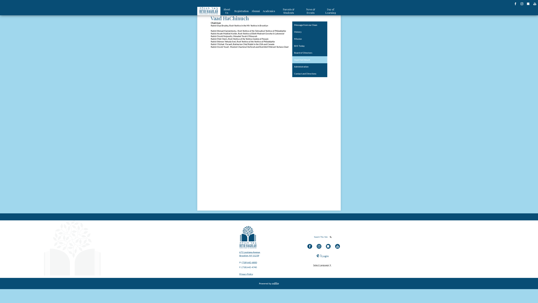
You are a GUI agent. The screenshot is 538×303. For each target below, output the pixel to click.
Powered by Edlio (269, 283)
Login (322, 256)
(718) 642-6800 (249, 262)
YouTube (534, 3)
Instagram (522, 3)
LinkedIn (528, 3)
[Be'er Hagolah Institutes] (208, 11)
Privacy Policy (246, 274)
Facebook (515, 3)
